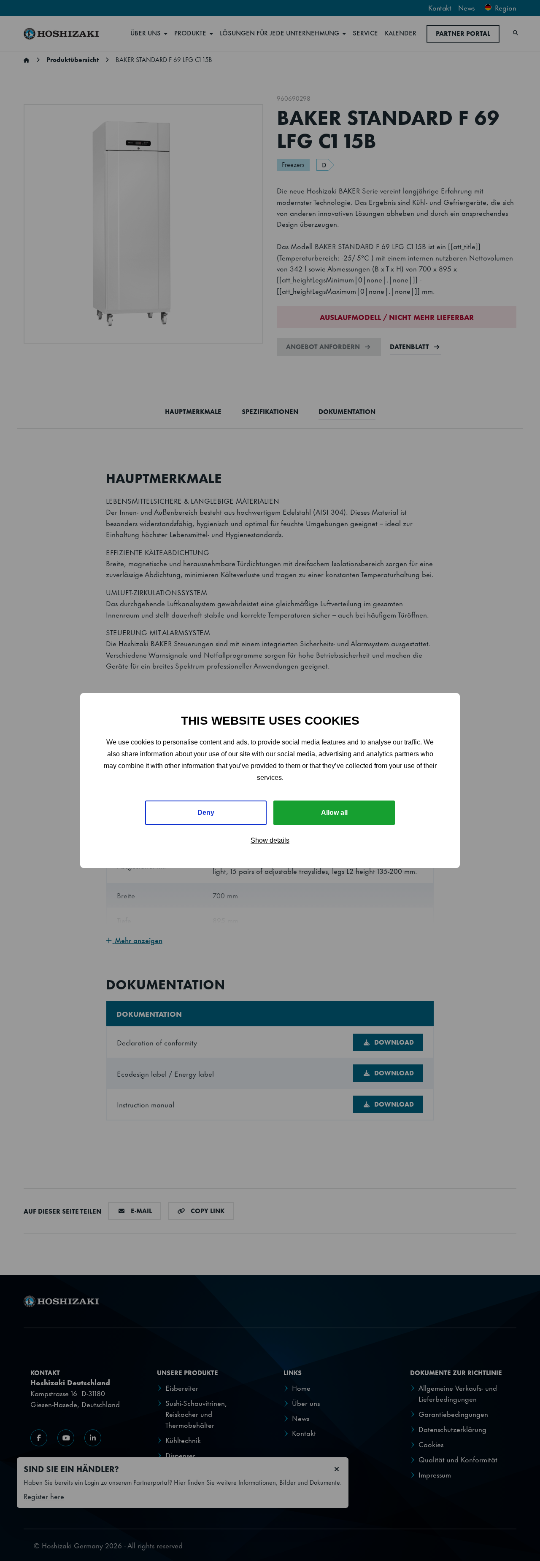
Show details (270, 840)
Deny (205, 812)
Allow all (334, 812)
